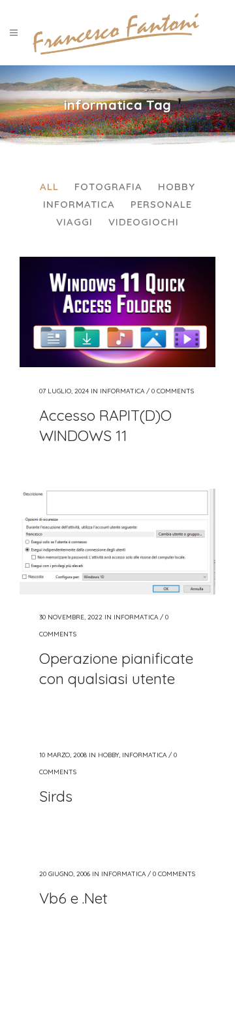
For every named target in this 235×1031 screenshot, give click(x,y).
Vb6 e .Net (73, 898)
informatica (122, 391)
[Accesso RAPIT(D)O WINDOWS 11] (117, 312)
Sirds (55, 796)
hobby (108, 755)
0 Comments (172, 391)
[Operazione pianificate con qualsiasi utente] (117, 542)
